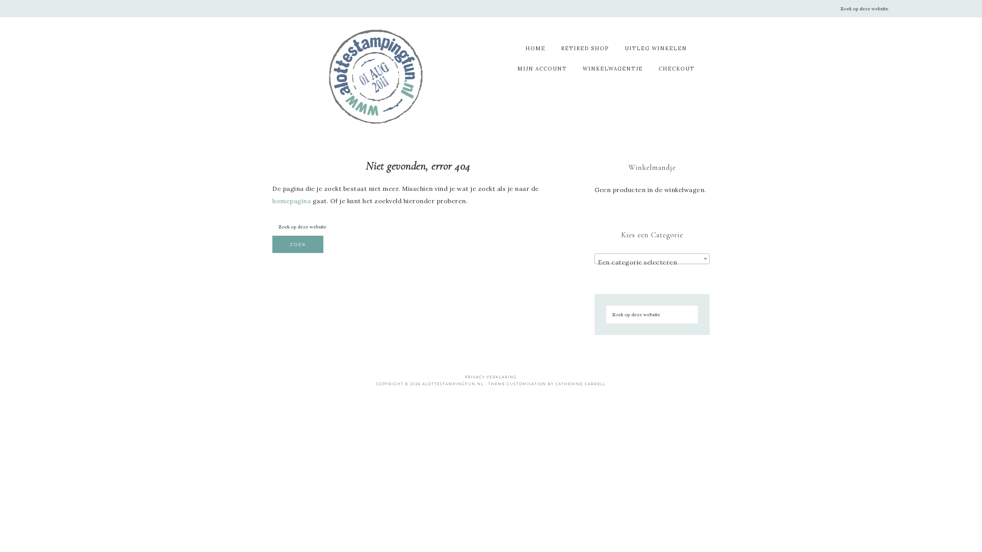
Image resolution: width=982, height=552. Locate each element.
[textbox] (652, 262)
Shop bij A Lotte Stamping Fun (376, 77)
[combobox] (652, 258)
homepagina (291, 201)
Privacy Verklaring (491, 377)
